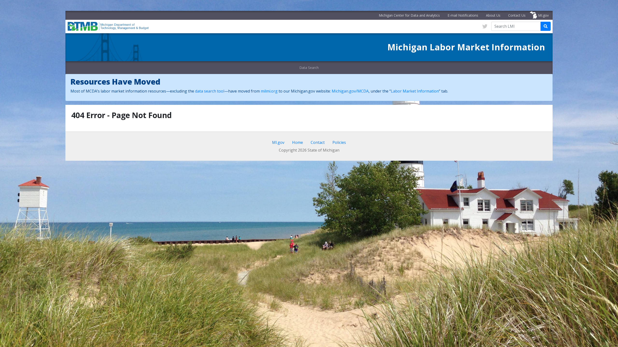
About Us (493, 15)
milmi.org (269, 91)
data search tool (209, 91)
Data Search (309, 67)
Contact (318, 142)
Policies (339, 142)
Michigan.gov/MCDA (350, 91)
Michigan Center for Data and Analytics (409, 15)
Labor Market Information (415, 91)
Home (297, 142)
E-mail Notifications (463, 15)
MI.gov (543, 15)
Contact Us (517, 15)
